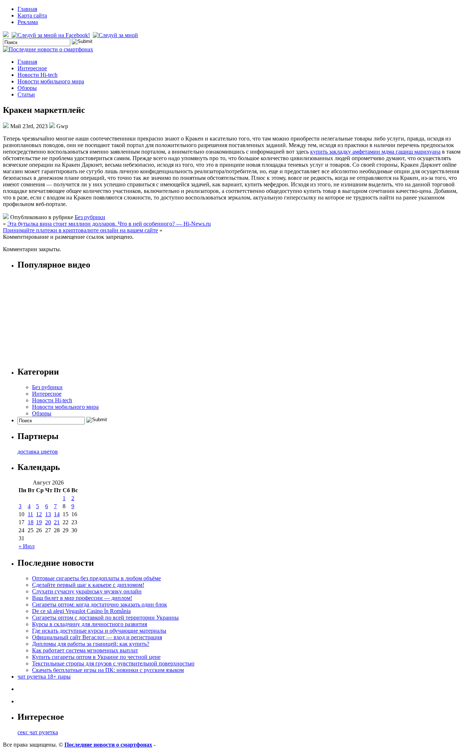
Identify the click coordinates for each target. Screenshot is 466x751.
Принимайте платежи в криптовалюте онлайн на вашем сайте (80, 230)
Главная (27, 9)
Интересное (32, 68)
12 (39, 514)
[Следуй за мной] (116, 35)
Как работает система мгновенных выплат (85, 650)
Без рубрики (90, 217)
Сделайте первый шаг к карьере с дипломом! (88, 585)
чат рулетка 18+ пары (44, 676)
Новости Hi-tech (37, 75)
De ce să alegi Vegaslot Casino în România (81, 611)
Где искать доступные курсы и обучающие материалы (99, 631)
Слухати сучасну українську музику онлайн (87, 591)
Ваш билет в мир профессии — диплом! (82, 598)
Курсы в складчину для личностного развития (89, 624)
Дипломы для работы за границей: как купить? (90, 644)
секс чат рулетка (37, 732)
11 (30, 514)
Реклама (27, 22)
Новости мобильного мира (50, 81)
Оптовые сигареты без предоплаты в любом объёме (96, 578)
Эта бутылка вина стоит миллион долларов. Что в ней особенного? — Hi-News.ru (109, 224)
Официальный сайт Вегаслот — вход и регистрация (97, 637)
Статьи (26, 94)
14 (57, 514)
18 (30, 522)
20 (48, 522)
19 (39, 522)
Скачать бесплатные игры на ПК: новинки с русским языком (108, 670)
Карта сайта (32, 15)
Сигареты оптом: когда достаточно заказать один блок (99, 604)
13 (48, 514)
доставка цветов (37, 451)
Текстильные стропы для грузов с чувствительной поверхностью (113, 663)
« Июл (27, 546)
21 (57, 522)
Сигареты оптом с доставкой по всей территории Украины (105, 617)
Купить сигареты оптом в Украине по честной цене (96, 657)
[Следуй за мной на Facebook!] (51, 35)
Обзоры (27, 88)
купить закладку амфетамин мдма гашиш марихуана (375, 152)
